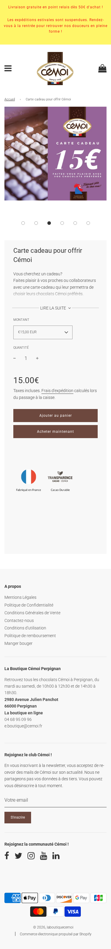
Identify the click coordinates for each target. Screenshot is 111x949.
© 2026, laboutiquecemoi (53, 927)
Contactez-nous (19, 620)
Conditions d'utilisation (25, 628)
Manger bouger (18, 643)
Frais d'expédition (57, 390)
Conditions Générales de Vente (32, 612)
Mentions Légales (20, 597)
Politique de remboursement (30, 635)
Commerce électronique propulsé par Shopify (55, 934)
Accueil (9, 99)
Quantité (21, 348)
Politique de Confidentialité (28, 605)
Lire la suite (53, 308)
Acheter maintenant (55, 432)
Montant (21, 320)
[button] (23, 223)
